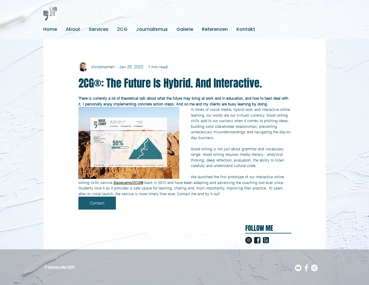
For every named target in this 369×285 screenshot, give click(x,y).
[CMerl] (266, 240)
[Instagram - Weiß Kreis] (314, 268)
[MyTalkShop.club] (257, 240)
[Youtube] (298, 268)
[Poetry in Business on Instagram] (248, 240)
